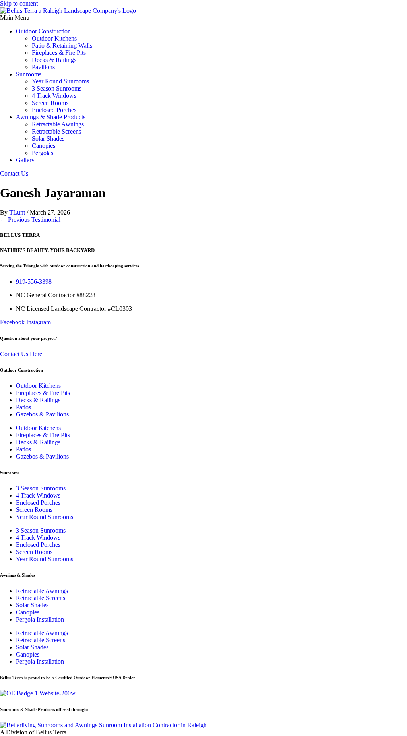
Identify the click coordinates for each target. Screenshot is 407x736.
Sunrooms (28, 74)
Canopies (43, 145)
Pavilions (43, 67)
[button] (203, 17)
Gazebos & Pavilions (42, 414)
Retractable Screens (56, 131)
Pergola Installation (40, 619)
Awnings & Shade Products (50, 117)
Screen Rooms (50, 102)
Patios (23, 407)
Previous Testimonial (30, 219)
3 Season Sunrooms (56, 88)
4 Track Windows (54, 95)
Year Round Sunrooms (60, 81)
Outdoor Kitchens (54, 38)
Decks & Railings (54, 59)
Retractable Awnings (58, 124)
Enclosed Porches (54, 110)
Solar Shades (48, 138)
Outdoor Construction (43, 31)
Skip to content (19, 3)
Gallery (25, 160)
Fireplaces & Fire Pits (59, 52)
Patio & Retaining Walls (62, 45)
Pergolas (42, 152)
